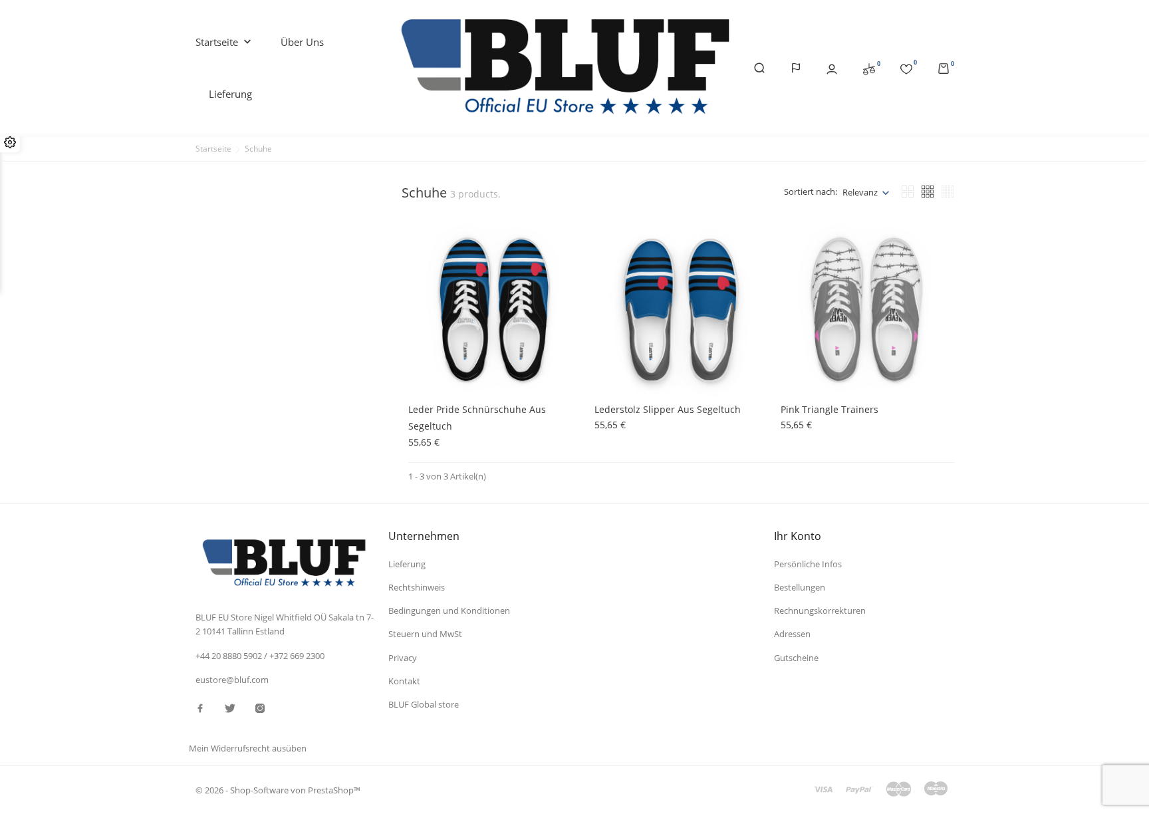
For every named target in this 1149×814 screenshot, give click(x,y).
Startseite (224, 42)
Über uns (302, 42)
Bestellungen (799, 587)
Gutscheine (796, 658)
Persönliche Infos (808, 564)
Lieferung (230, 93)
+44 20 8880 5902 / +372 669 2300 (259, 656)
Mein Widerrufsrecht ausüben (248, 748)
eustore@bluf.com (232, 680)
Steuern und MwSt (425, 634)
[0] (869, 68)
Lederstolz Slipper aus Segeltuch (667, 409)
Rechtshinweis (416, 587)
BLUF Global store (423, 704)
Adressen (792, 634)
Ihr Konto (797, 536)
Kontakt (404, 681)
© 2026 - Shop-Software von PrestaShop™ (277, 790)
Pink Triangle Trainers (829, 409)
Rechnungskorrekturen (820, 610)
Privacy (402, 658)
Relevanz (860, 192)
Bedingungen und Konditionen (449, 610)
